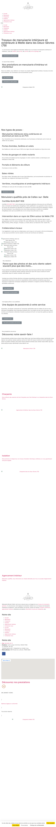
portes (20, 51)
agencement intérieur (7, 609)
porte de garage (34, 51)
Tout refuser (16, 825)
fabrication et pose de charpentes (34, 609)
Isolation (5, 18)
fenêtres (14, 51)
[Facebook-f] (3, 653)
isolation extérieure (45, 607)
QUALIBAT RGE (11, 204)
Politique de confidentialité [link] (37, 825)
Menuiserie (6, 15)
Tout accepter (50, 823)
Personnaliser (24, 825)
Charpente (6, 17)
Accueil (5, 13)
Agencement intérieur (8, 20)
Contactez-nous (7, 21)
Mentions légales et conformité (9, 703)
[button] (28, 23)
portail (26, 51)
